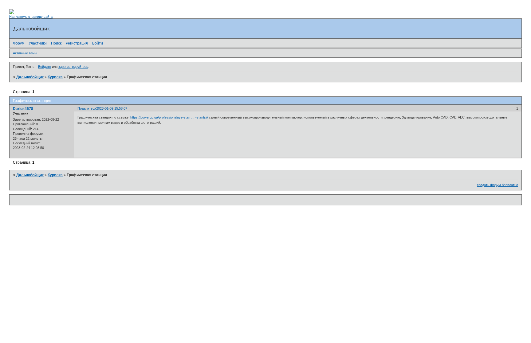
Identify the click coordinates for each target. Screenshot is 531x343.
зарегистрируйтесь (73, 66)
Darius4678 (23, 109)
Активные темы (25, 53)
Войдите (44, 66)
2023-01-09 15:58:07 (111, 108)
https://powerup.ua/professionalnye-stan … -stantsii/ (169, 117)
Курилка (55, 77)
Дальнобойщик (30, 77)
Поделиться (86, 108)
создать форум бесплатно (497, 185)
